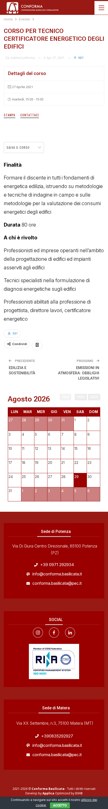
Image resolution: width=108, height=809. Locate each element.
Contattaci (29, 115)
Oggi (65, 397)
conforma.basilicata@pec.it (57, 583)
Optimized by (58, 793)
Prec (81, 397)
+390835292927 (57, 736)
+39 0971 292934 (57, 564)
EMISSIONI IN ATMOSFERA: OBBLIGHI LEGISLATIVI (78, 373)
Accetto (60, 805)
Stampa (9, 115)
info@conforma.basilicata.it (57, 573)
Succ (94, 397)
